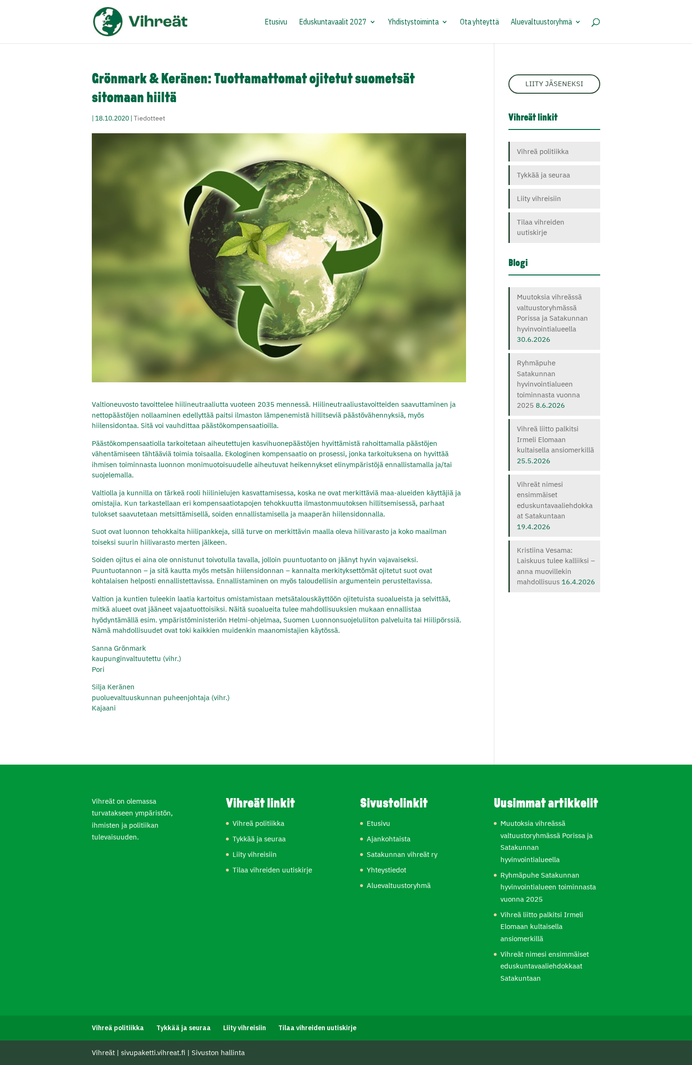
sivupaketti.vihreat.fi (153, 1052)
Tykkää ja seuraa (543, 174)
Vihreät (103, 1052)
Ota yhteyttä (479, 22)
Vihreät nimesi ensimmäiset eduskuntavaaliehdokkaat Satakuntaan (544, 966)
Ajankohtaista (388, 838)
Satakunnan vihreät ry (402, 854)
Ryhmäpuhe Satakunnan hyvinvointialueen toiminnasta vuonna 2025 (548, 384)
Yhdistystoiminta (413, 22)
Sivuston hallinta (218, 1052)
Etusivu (276, 22)
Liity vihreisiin (539, 198)
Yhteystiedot (386, 869)
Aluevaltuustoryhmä (541, 22)
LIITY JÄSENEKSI (554, 83)
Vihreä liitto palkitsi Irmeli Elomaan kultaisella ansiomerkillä (555, 439)
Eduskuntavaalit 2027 (333, 22)
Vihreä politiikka (543, 151)
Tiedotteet (149, 118)
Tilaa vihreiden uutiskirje (272, 869)
